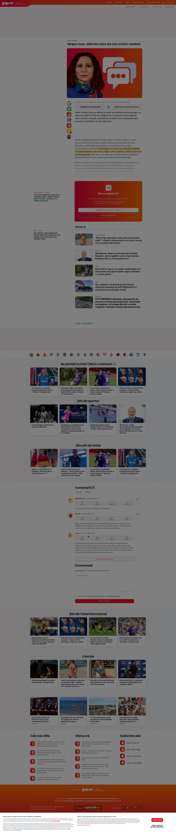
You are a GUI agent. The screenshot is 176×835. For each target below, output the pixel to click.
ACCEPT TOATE (157, 820)
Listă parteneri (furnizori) (84, 825)
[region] (88, 824)
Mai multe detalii (56, 821)
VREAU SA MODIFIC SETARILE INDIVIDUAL (157, 826)
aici (54, 826)
